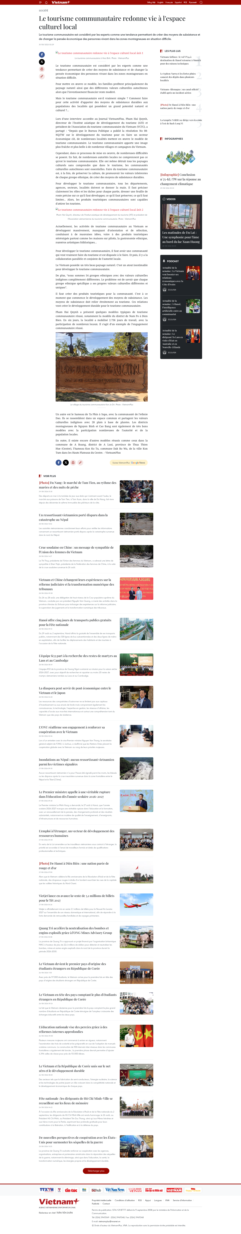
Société (43, 10)
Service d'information (182, 1200)
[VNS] (115, 1190)
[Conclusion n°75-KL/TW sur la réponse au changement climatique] (181, 157)
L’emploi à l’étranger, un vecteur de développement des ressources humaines (76, 833)
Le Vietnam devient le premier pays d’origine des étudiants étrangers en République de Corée (72, 966)
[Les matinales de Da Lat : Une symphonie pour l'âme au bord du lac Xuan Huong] (181, 216)
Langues (158, 1200)
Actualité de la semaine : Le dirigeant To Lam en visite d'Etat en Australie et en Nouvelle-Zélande (172, 339)
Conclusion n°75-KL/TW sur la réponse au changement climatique (180, 179)
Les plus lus (173, 51)
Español (178, 2)
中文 (185, 2)
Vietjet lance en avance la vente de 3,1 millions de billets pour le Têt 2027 (76, 898)
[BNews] (84, 1190)
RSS (140, 1200)
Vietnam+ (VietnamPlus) (61, 2)
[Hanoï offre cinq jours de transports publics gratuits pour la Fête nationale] (136, 629)
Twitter (42, 62)
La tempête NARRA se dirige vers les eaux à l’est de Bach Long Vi (181, 122)
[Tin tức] (71, 1190)
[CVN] (135, 1190)
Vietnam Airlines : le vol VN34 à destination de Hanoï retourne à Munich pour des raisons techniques (180, 60)
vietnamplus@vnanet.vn (109, 1221)
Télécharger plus (96, 1170)
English (160, 2)
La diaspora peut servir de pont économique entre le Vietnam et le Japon (75, 690)
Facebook (42, 55)
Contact (106, 1203)
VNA (167, 1200)
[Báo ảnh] (174, 1190)
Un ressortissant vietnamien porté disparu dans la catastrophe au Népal (73, 517)
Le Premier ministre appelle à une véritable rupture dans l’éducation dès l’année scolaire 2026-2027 (74, 794)
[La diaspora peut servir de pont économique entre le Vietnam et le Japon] (136, 697)
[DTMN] (154, 1190)
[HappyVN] (193, 1190)
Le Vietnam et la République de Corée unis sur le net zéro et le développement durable (74, 1068)
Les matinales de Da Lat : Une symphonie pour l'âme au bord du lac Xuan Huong (181, 237)
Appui (148, 1200)
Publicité (95, 1203)
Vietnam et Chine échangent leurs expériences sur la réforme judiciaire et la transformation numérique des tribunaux (76, 584)
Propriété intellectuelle (101, 1200)
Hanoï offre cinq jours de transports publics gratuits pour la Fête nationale (75, 622)
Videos (171, 199)
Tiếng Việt (151, 2)
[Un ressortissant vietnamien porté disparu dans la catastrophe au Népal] (136, 524)
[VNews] (59, 1190)
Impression (42, 69)
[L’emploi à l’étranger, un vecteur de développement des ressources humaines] (136, 840)
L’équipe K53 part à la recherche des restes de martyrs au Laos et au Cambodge (78, 658)
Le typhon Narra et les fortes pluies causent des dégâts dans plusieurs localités (178, 77)
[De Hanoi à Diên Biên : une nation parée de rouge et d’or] (136, 872)
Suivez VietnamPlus (121, 462)
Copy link (42, 76)
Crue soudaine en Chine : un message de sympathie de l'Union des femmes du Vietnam (76, 549)
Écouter (172, 290)
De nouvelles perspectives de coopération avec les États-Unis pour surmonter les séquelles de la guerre (78, 1139)
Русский (193, 2)
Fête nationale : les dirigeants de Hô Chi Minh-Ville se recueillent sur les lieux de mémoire (76, 1100)
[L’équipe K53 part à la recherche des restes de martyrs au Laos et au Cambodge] (136, 664)
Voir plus (49, 476)
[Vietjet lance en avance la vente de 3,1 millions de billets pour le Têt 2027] (136, 904)
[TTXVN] (46, 1190)
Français (169, 2)
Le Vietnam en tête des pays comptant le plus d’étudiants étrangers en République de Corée (78, 997)
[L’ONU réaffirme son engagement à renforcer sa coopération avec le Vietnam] (136, 736)
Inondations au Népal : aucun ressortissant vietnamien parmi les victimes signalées (76, 761)
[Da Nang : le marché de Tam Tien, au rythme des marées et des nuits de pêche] (136, 491)
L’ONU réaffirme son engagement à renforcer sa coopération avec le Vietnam (72, 729)
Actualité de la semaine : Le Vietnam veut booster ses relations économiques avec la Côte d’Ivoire (173, 276)
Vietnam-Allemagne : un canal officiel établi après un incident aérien (179, 91)
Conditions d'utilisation (125, 1200)
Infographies (174, 138)
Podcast (173, 261)
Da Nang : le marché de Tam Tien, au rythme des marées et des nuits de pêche (77, 484)
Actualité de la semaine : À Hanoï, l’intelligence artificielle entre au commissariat (172, 307)
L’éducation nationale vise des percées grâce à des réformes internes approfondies (73, 1029)
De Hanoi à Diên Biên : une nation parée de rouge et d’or (74, 865)
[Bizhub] (96, 1190)
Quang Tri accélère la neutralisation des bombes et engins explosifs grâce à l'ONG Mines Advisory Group (75, 930)
